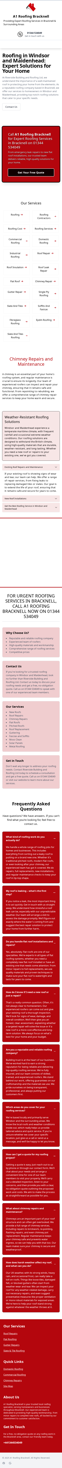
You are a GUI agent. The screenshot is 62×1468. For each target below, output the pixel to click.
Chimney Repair (43, 281)
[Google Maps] (10, 1463)
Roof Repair (43, 253)
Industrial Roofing (15, 255)
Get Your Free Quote (31, 172)
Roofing (15, 214)
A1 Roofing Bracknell (31, 16)
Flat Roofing (10, 1339)
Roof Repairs (10, 1333)
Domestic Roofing (44, 241)
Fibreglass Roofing (15, 321)
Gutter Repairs (11, 1345)
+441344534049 (12, 1442)
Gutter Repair (15, 291)
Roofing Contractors (43, 216)
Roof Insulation (15, 267)
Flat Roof (15, 281)
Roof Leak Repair (43, 269)
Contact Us (11, 106)
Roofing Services (44, 228)
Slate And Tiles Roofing (15, 335)
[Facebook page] (3, 1463)
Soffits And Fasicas (44, 307)
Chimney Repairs (12, 1380)
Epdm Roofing (44, 320)
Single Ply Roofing (44, 293)
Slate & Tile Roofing (14, 1350)
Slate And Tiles (15, 306)
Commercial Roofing (15, 241)
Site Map (8, 1386)
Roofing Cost (15, 228)
